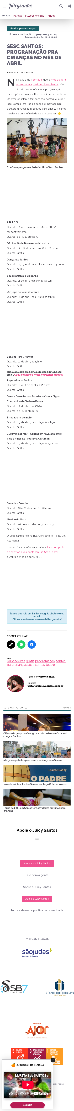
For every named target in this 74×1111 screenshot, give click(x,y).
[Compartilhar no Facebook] (32, 644)
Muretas (17, 15)
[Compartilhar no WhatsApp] (21, 644)
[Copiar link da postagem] (11, 644)
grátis (30, 661)
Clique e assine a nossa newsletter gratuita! (38, 374)
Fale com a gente (37, 875)
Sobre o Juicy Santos (37, 887)
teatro (50, 664)
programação (45, 661)
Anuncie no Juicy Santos (37, 863)
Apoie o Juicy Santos (37, 898)
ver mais (67, 708)
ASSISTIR (27, 1105)
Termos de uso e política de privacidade (37, 910)
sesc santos (36, 664)
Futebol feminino (34, 15)
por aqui (38, 79)
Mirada (51, 15)
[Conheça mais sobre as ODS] (37, 1056)
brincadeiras (16, 661)
